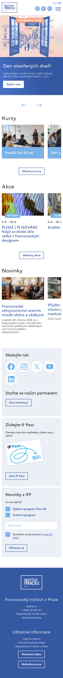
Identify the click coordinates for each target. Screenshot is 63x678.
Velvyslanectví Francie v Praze (31, 646)
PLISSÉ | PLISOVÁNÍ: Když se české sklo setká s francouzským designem (20, 234)
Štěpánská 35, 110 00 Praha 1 (31, 614)
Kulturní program (24, 515)
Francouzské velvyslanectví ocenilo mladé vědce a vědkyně (23, 311)
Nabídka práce (31, 664)
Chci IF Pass (16, 476)
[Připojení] (44, 8)
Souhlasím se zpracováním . (33, 536)
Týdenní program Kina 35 (29, 509)
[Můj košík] (37, 8)
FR (54, 3)
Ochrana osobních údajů (31, 642)
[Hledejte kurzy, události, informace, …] (50, 8)
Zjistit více (13, 84)
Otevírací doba (31, 654)
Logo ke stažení (31, 639)
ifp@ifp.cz (31, 606)
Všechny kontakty (31, 617)
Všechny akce (32, 255)
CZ (59, 3)
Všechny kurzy (31, 171)
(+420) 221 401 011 (32, 610)
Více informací (18, 403)
